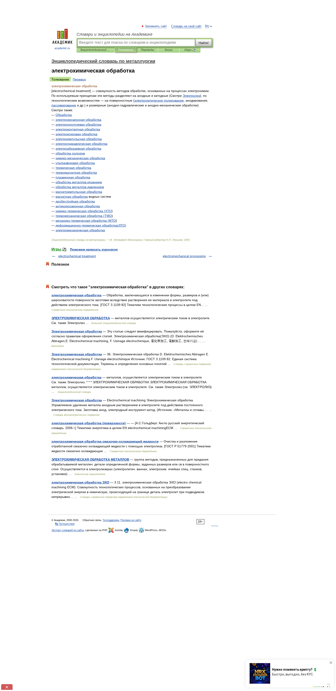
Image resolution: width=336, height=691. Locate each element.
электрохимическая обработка (76, 295)
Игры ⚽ (190, 49)
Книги (169, 49)
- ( (80, 211)
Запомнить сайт (156, 26)
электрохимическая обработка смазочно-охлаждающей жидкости (105, 441)
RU (207, 26)
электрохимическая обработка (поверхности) (88, 423)
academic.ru (62, 48)
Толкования (125, 49)
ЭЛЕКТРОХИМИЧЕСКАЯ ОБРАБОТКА (80, 318)
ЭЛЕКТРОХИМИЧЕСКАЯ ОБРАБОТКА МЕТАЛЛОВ (90, 459)
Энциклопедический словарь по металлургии (95, 49)
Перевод (79, 79)
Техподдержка (111, 520)
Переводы (147, 49)
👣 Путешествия (65, 523)
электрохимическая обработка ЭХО (80, 482)
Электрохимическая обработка (76, 331)
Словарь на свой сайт (186, 26)
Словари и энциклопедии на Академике (114, 34)
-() (91, 225)
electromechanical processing (184, 256)
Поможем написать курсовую (94, 249)
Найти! (204, 43)
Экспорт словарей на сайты (67, 530)
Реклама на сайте (130, 520)
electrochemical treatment (77, 256)
